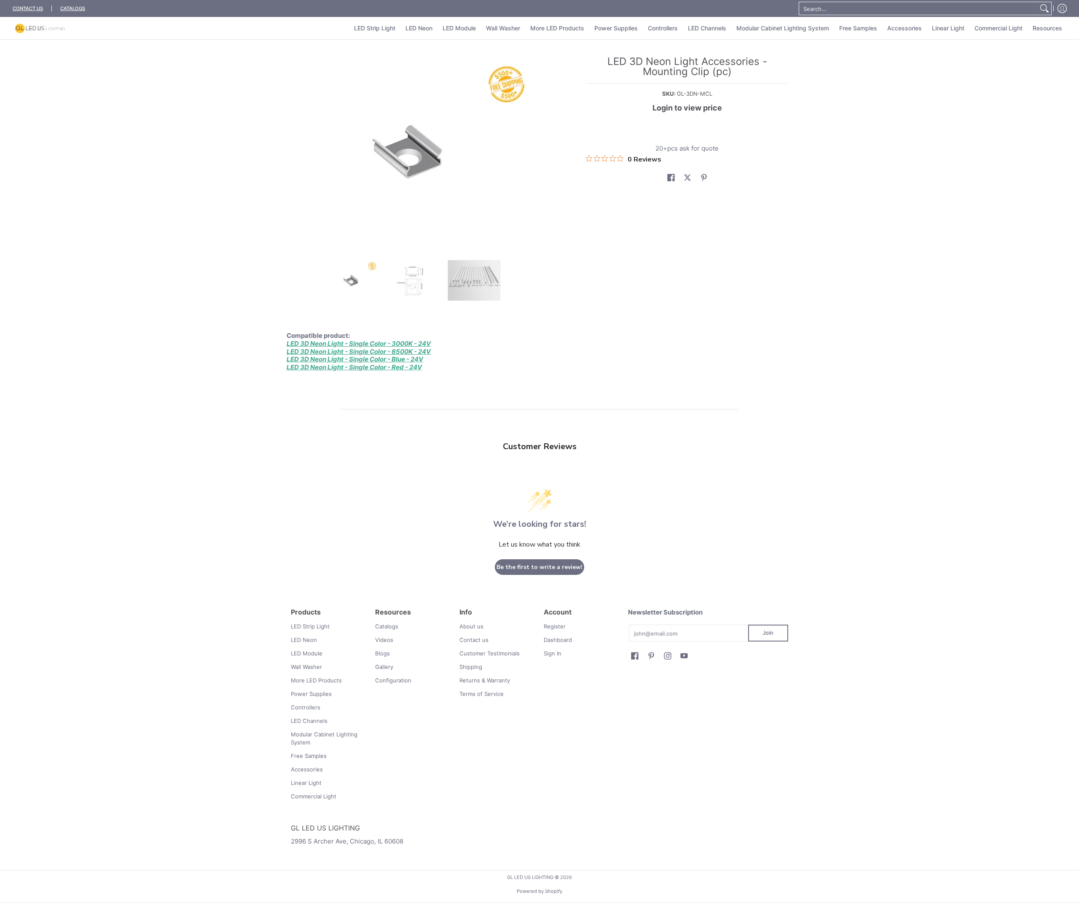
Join (767, 632)
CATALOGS (72, 8)
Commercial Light (313, 796)
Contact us (474, 639)
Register (555, 626)
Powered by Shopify (539, 891)
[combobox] (918, 8)
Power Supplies (311, 693)
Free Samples (309, 755)
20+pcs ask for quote (687, 148)
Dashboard (558, 639)
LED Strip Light (310, 626)
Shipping (470, 666)
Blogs (382, 653)
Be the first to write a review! (539, 567)
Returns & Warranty (484, 680)
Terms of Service (481, 693)
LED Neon (304, 639)
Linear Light (306, 782)
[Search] (1044, 8)
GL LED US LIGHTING (530, 877)
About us (471, 626)
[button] (671, 177)
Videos (384, 639)
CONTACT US (28, 8)
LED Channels (309, 720)
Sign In (552, 653)
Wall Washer (306, 666)
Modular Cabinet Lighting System (324, 738)
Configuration (393, 680)
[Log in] (1062, 8)
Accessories (307, 769)
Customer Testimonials (489, 653)
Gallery (384, 666)
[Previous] (296, 151)
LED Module (306, 653)
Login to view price (687, 107)
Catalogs (386, 626)
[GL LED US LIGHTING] (40, 28)
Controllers (305, 707)
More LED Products (316, 680)
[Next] (529, 151)
